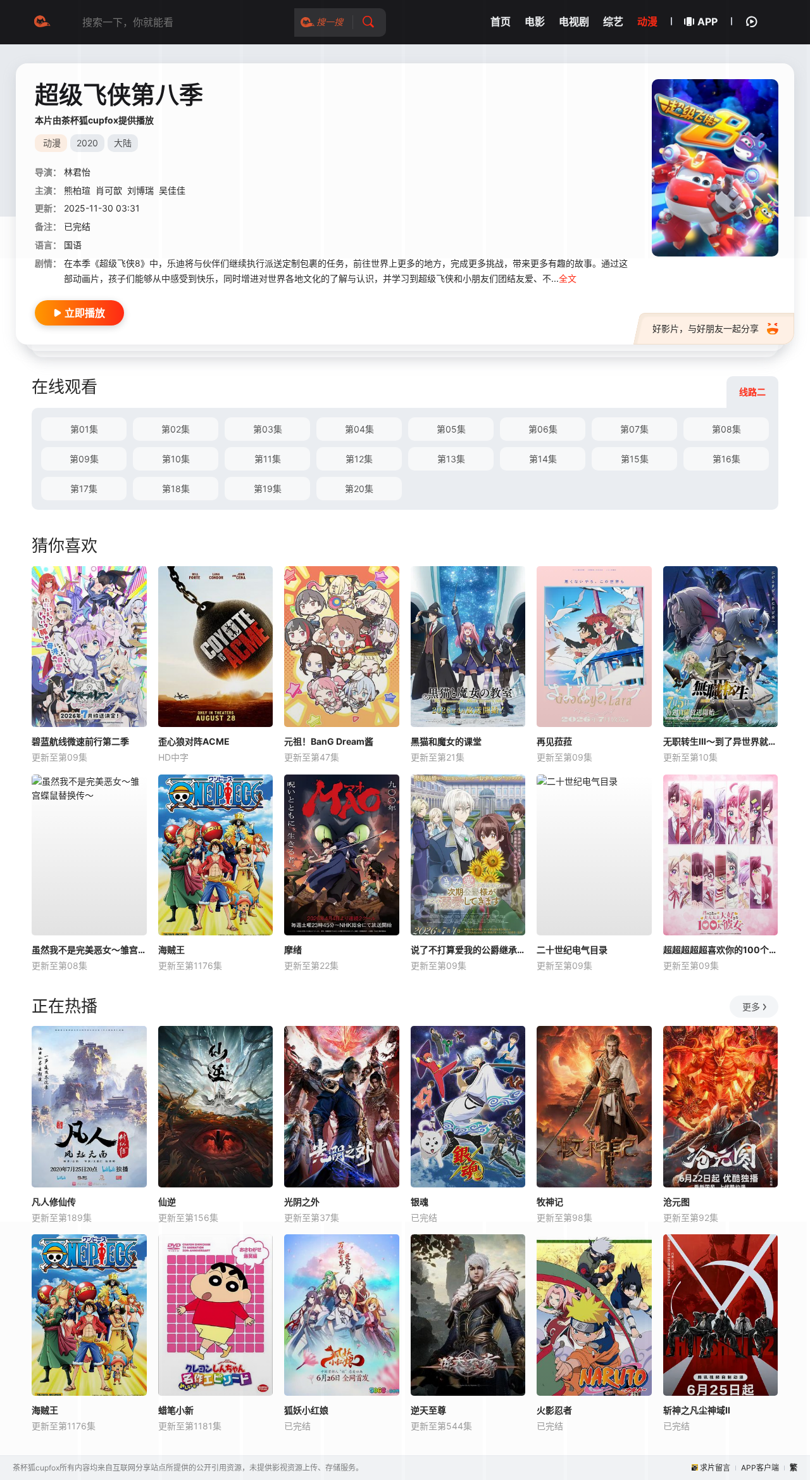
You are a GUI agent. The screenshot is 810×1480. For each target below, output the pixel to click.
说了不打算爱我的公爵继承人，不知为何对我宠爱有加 (468, 949)
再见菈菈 (554, 741)
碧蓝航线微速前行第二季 (80, 741)
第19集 (268, 488)
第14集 (543, 458)
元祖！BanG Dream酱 (328, 741)
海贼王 (171, 949)
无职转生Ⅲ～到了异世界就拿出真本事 (720, 741)
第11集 (267, 458)
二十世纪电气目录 (572, 949)
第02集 (175, 429)
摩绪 (293, 949)
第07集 (634, 429)
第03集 (267, 429)
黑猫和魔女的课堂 (446, 741)
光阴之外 (302, 1201)
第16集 (726, 458)
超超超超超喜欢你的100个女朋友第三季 (720, 949)
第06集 (543, 429)
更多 (751, 1006)
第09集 (84, 458)
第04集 (359, 429)
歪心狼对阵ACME (194, 741)
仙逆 (167, 1201)
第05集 (451, 429)
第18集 (176, 488)
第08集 (726, 429)
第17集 (83, 488)
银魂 (419, 1201)
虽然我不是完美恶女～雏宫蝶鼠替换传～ (89, 949)
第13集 (451, 458)
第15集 (635, 458)
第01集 (84, 429)
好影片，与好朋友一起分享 (705, 328)
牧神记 (550, 1201)
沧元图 (676, 1201)
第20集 (359, 488)
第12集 (359, 458)
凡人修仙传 (54, 1201)
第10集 (176, 458)
